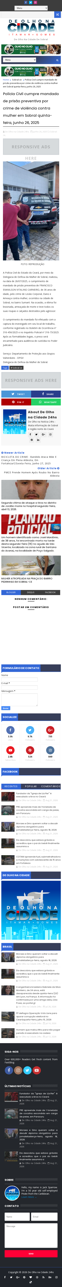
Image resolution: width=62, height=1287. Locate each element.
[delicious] (30, 1282)
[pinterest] (24, 1277)
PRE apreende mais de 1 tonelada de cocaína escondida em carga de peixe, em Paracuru (37, 810)
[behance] (49, 1277)
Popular (31, 786)
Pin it (20, 402)
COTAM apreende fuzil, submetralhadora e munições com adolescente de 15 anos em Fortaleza (38, 860)
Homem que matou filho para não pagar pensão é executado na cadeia (38, 1031)
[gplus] (17, 1277)
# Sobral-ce (16, 367)
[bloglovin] (30, 1277)
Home (6, 79)
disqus (30, 592)
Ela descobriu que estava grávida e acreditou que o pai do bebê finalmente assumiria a (38, 843)
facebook (50, 592)
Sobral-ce (17, 79)
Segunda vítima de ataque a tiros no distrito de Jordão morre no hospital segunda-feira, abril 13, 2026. (28, 506)
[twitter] (30, 2)
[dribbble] (37, 1277)
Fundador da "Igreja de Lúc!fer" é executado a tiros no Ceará (34, 795)
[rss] (43, 1277)
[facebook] (25, 2)
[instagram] (35, 2)
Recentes (11, 786)
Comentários (51, 786)
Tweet (21, 394)
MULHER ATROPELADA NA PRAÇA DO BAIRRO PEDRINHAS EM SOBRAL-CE (26, 580)
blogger (11, 592)
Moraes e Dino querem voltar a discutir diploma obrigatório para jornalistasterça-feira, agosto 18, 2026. (37, 826)
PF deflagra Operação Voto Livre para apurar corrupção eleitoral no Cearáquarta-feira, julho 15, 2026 (36, 1016)
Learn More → (29, 1197)
